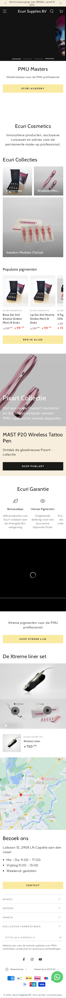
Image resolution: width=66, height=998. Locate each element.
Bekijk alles (33, 339)
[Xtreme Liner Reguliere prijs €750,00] (32, 685)
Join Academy (33, 106)
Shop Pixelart (33, 466)
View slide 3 (38, 57)
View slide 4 (49, 57)
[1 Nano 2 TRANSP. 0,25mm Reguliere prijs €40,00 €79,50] (15, 711)
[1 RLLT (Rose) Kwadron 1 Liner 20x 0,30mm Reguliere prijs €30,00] (47, 710)
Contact (33, 885)
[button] (51, 11)
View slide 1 (16, 57)
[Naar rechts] (60, 3)
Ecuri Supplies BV (22, 994)
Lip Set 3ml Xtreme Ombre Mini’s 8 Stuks (42, 318)
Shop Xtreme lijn (32, 639)
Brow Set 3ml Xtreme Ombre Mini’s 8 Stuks (12, 318)
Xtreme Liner (32, 741)
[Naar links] (6, 3)
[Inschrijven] (61, 937)
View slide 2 (27, 57)
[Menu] (5, 11)
